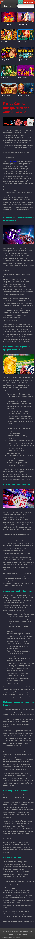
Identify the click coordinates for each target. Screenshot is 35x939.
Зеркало (6, 931)
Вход (20, 2)
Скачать (24, 934)
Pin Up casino (12, 161)
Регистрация (29, 2)
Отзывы (18, 934)
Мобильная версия (16, 931)
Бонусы (25, 931)
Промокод (11, 934)
